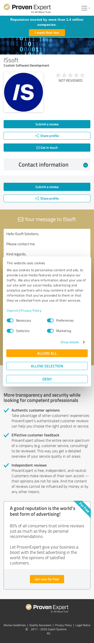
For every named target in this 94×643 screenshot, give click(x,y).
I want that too (47, 32)
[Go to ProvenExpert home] (27, 9)
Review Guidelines (15, 625)
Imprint (12, 310)
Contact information (43, 164)
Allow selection (47, 366)
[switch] (50, 320)
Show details (69, 342)
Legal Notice (82, 625)
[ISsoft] (23, 92)
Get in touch (49, 147)
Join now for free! (47, 579)
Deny (47, 379)
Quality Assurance (40, 625)
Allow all (47, 353)
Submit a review (47, 124)
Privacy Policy (30, 310)
